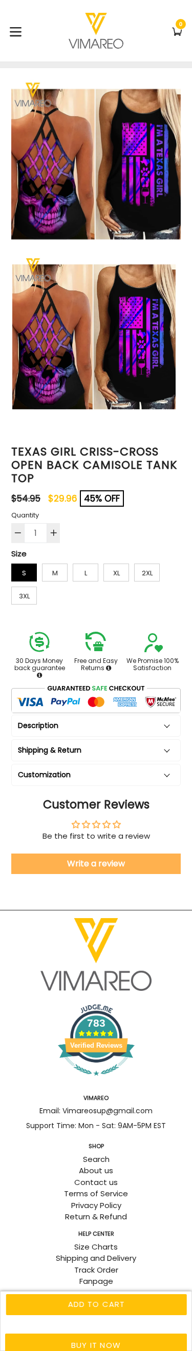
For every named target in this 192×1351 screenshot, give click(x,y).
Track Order (96, 1269)
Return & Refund (96, 1216)
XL (116, 573)
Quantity (25, 515)
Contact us (96, 1182)
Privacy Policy (96, 1205)
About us (96, 1170)
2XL (147, 573)
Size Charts (96, 1246)
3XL (24, 596)
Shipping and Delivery (96, 1258)
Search (96, 1159)
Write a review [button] (96, 863)
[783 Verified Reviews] (96, 1080)
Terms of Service (96, 1193)
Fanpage (96, 1281)
